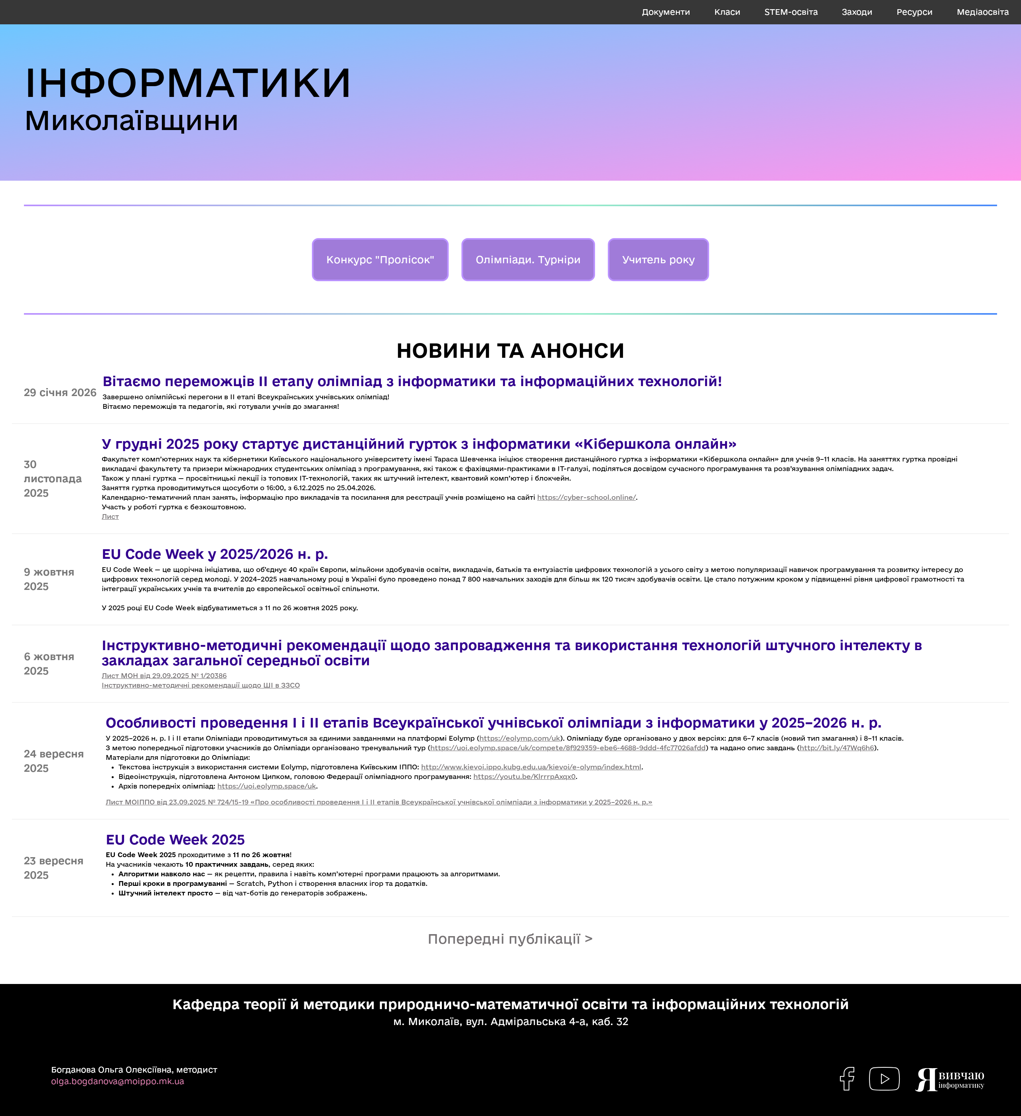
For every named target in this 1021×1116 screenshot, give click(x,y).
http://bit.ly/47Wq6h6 (837, 747)
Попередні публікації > (510, 938)
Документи (666, 11)
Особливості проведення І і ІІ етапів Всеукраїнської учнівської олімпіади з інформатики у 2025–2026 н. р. (494, 722)
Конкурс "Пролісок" (380, 259)
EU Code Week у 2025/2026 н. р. (215, 553)
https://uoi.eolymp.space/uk (266, 786)
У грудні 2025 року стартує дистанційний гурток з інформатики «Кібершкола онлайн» (419, 443)
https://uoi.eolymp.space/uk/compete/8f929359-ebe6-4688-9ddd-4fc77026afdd (568, 747)
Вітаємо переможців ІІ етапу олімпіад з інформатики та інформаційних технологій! (412, 380)
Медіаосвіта (983, 11)
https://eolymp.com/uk (519, 738)
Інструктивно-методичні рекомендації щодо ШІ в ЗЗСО (201, 685)
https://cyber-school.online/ (586, 497)
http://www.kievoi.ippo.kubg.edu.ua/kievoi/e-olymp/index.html (531, 767)
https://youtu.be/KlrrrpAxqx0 (524, 776)
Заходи (857, 11)
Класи (727, 11)
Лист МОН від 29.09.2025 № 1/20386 (164, 675)
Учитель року (658, 259)
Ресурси (915, 11)
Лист (110, 516)
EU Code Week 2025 (175, 839)
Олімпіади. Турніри (528, 259)
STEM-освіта (791, 11)
